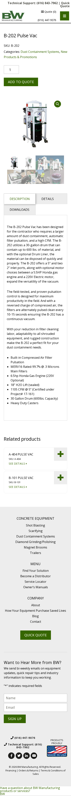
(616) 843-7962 (47, 3)
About (35, 605)
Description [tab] (20, 199)
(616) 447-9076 (47, 20)
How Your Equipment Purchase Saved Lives (35, 611)
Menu (35, 564)
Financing (10, 770)
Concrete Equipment (35, 518)
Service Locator (35, 582)
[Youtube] (34, 755)
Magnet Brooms (35, 547)
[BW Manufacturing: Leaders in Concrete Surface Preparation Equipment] (13, 16)
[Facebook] (11, 755)
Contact (35, 621)
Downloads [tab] (19, 210)
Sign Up (15, 718)
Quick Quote (65, 4)
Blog (35, 616)
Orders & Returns (28, 770)
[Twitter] (19, 755)
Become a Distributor (35, 576)
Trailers (35, 553)
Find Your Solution (36, 571)
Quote (50, 11)
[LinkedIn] (26, 755)
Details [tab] (47, 199)
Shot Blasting (35, 525)
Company (35, 598)
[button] (57, 104)
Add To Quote (21, 82)
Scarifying (36, 531)
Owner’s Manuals (35, 587)
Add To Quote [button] (60, 454)
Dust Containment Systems (40, 52)
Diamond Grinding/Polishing (35, 542)
